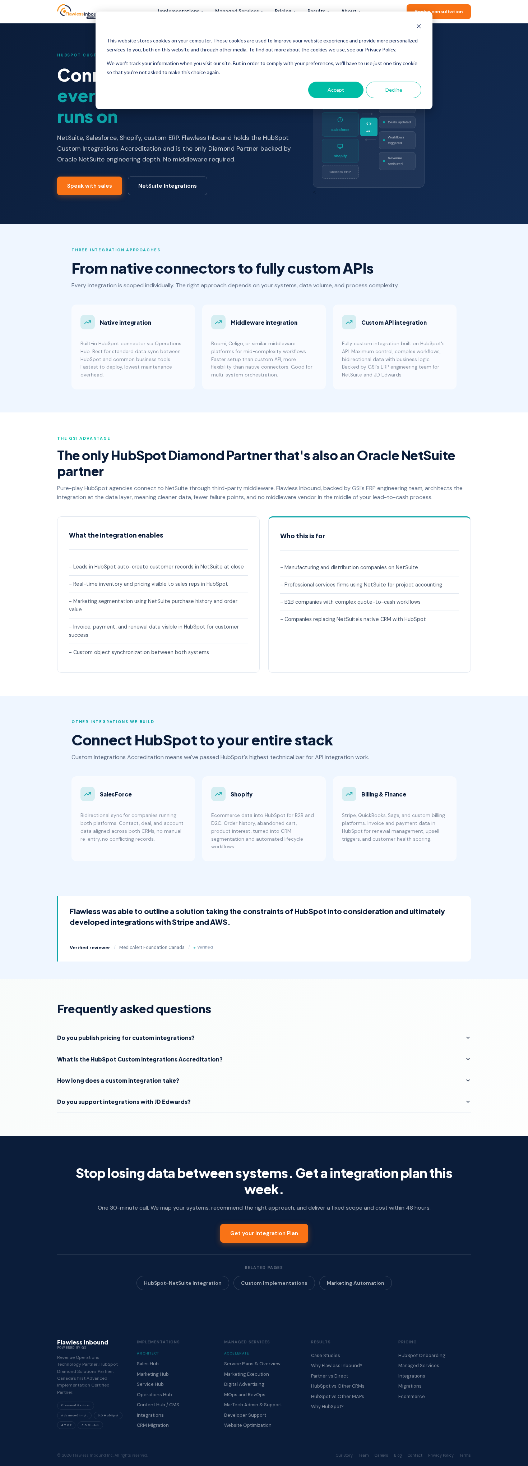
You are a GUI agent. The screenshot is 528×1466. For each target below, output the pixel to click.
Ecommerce (411, 1396)
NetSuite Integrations (167, 185)
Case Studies (325, 1355)
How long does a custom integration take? (118, 1080)
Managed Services (418, 1365)
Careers (381, 1455)
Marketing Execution (246, 1374)
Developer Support (245, 1415)
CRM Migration (153, 1425)
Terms (465, 1455)
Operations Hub (154, 1395)
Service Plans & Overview (252, 1364)
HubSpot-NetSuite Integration (183, 1283)
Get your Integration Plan (264, 1233)
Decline (393, 90)
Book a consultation (438, 12)
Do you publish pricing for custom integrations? (126, 1037)
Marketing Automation (355, 1283)
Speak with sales (89, 185)
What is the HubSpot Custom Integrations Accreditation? (140, 1059)
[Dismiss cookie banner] (418, 27)
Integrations (150, 1415)
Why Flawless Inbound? (336, 1365)
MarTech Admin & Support (253, 1405)
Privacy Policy (441, 1455)
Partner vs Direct (329, 1376)
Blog (398, 1455)
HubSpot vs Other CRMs (338, 1386)
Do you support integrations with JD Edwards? (124, 1101)
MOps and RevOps (244, 1395)
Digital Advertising (244, 1384)
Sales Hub (148, 1364)
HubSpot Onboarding (421, 1355)
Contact (415, 1455)
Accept (336, 90)
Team (363, 1455)
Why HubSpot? (327, 1406)
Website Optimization (248, 1425)
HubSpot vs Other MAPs (337, 1396)
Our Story (344, 1455)
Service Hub (150, 1384)
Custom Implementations (274, 1283)
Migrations (410, 1386)
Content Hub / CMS (158, 1405)
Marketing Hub (153, 1374)
